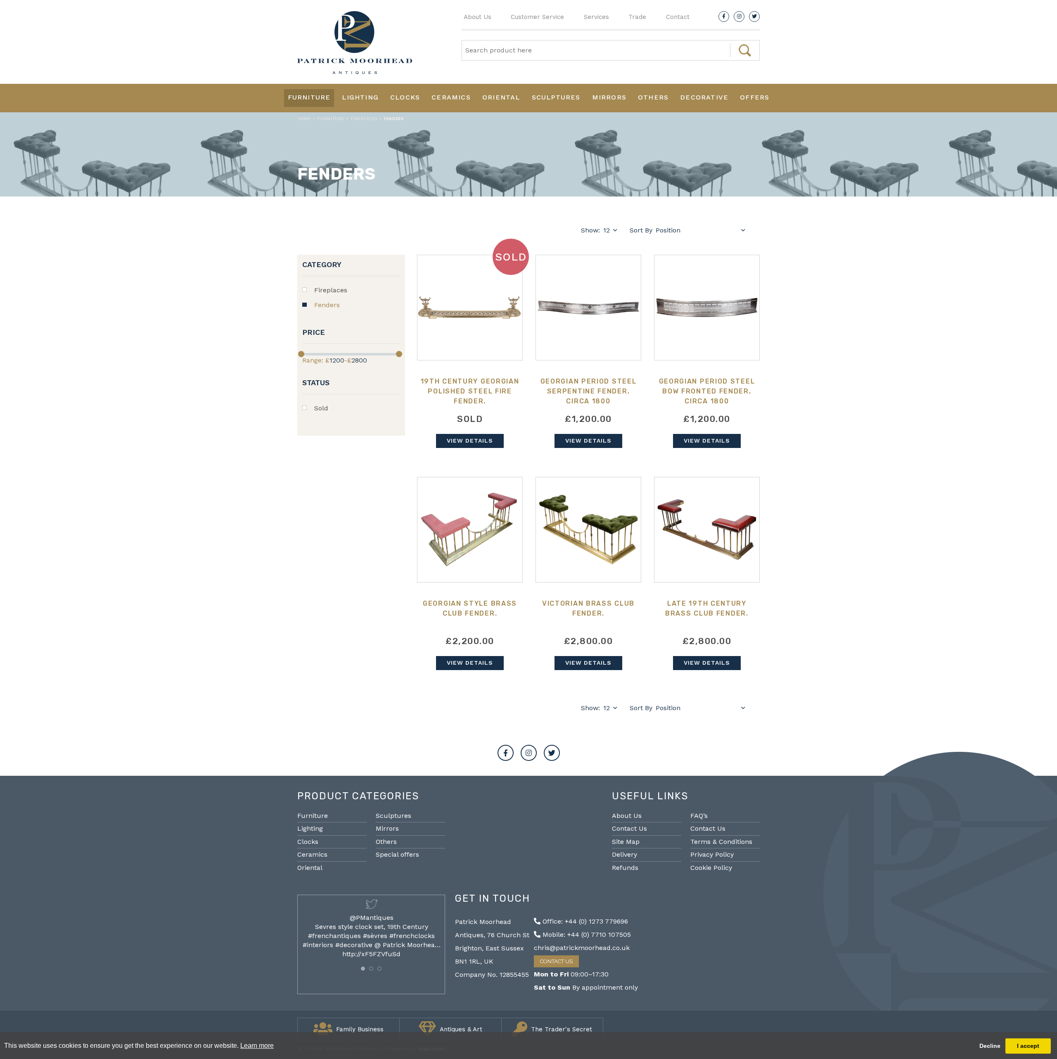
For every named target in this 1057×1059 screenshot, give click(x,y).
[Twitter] (754, 16)
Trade (637, 17)
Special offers (397, 854)
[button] (363, 969)
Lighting (360, 97)
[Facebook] (723, 16)
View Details (470, 440)
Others (653, 97)
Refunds (625, 868)
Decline (989, 1045)
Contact (678, 17)
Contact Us (629, 828)
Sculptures (556, 97)
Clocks (405, 97)
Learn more (257, 1045)
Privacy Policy (712, 854)
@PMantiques (371, 918)
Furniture (309, 97)
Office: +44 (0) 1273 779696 (584, 921)
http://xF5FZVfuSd (371, 954)
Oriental (501, 97)
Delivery (624, 854)
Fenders (327, 305)
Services (596, 17)
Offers (754, 97)
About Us (477, 17)
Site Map (626, 842)
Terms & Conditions (721, 842)
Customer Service (537, 17)
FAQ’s (699, 816)
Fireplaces (364, 119)
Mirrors (609, 97)
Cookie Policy (711, 868)
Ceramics (451, 97)
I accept (1028, 1045)
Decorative (704, 97)
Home (304, 119)
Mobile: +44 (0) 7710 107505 (585, 934)
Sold (321, 408)
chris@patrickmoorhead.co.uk (582, 948)
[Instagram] (739, 16)
